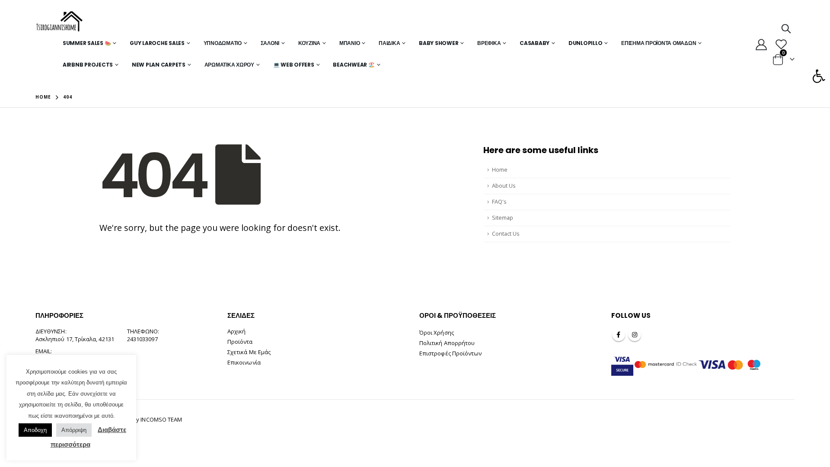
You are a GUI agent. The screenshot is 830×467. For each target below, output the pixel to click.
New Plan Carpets (158, 64)
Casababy (534, 43)
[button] (819, 76)
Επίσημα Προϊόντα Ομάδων (658, 43)
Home (500, 169)
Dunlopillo (585, 43)
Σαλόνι (270, 43)
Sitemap (502, 217)
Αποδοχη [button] (35, 430)
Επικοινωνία (244, 362)
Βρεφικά (489, 43)
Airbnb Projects (88, 64)
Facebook (618, 334)
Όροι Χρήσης (436, 332)
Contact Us (506, 233)
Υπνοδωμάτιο (223, 43)
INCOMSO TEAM (161, 419)
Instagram (634, 334)
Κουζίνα (309, 43)
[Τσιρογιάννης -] (59, 21)
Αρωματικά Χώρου (229, 64)
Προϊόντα (240, 341)
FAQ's (499, 201)
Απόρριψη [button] (73, 430)
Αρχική (236, 331)
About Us (504, 185)
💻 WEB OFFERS (293, 64)
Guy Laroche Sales (157, 43)
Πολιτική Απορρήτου (447, 343)
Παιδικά (389, 43)
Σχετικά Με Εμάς (249, 352)
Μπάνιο (349, 43)
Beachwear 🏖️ (353, 64)
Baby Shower (438, 43)
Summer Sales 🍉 (87, 43)
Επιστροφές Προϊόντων (450, 353)
